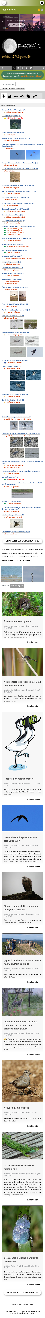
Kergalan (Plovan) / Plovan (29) (12, 215)
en (41, 9)
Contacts (25, 1304)
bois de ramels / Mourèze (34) (12, 256)
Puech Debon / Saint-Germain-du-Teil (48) (16, 310)
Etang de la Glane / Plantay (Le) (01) (14, 110)
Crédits (31, 1304)
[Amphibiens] (28, 96)
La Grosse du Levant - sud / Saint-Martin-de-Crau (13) (20, 169)
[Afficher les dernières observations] (12, 89)
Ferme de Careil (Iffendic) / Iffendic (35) (15, 304)
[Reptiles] (22, 96)
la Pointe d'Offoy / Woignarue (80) (13, 515)
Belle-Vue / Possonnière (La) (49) (13, 316)
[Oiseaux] (4, 96)
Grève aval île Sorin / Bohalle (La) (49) (14, 360)
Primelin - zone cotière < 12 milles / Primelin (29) (18, 226)
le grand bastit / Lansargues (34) (13, 273)
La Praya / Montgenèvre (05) (11, 116)
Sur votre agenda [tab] (17, 586)
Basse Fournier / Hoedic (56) (11, 366)
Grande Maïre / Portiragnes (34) (12, 268)
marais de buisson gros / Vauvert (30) (14, 250)
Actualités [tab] (5, 586)
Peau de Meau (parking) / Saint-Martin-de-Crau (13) (19, 191)
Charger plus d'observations (22, 541)
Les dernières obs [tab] (8, 84)
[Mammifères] (10, 96)
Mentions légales (16, 1304)
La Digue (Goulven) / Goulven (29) (13, 221)
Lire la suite (32, 642)
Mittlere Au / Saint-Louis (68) (11, 501)
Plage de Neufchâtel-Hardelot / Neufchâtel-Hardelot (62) (21, 471)
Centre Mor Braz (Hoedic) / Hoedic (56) (15, 394)
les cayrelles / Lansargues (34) (12, 279)
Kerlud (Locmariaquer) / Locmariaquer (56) (16, 417)
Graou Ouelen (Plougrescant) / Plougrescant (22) (18, 203)
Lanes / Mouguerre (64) (10, 477)
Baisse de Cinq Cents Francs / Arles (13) (16, 138)
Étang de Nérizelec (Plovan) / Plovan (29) (16, 209)
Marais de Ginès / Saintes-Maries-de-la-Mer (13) (18, 185)
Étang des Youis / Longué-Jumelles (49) (15, 333)
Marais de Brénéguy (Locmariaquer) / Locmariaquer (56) (21, 434)
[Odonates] (34, 96)
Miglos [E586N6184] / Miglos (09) (13, 133)
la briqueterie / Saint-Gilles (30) (12, 244)
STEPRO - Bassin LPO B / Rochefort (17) (15, 197)
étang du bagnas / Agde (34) (11, 262)
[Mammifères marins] (16, 96)
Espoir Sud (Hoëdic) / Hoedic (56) (13, 400)
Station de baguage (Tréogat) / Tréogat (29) (16, 238)
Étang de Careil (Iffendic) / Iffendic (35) (15, 287)
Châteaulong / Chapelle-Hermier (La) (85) (16, 532)
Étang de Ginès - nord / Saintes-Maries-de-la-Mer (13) (20, 163)
